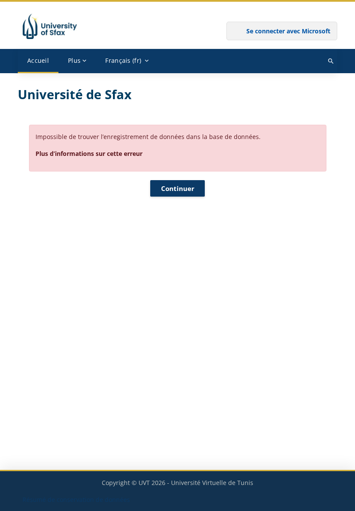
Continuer (177, 188)
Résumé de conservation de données (76, 499)
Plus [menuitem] (74, 60)
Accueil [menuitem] (38, 60)
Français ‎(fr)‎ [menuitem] (123, 60)
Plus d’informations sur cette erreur (89, 153)
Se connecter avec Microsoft (288, 31)
